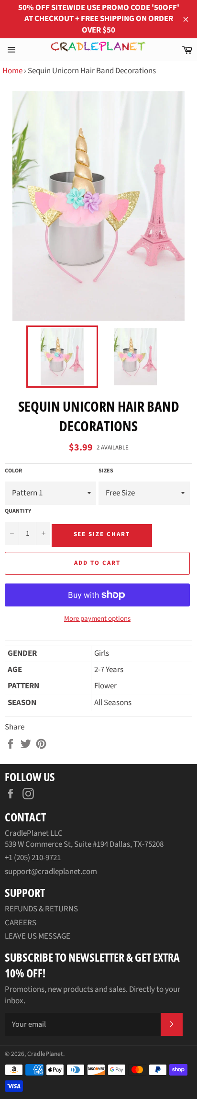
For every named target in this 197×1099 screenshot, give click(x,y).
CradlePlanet (45, 1053)
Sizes (105, 471)
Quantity (18, 511)
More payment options (97, 619)
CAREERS (20, 923)
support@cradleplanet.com (51, 871)
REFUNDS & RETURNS (41, 909)
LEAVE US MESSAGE (37, 936)
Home (12, 71)
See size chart (102, 534)
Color (13, 471)
